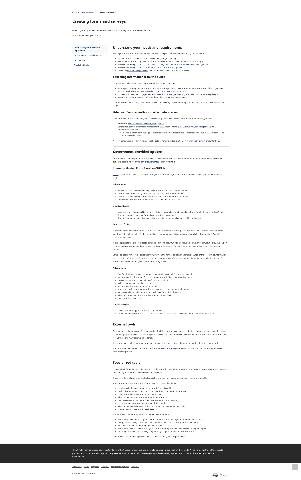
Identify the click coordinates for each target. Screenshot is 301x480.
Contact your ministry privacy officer (195, 141)
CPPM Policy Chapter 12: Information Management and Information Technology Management (166, 64)
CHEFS (116, 174)
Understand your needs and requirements (87, 49)
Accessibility (77, 467)
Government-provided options (87, 55)
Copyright (95, 467)
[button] (295, 467)
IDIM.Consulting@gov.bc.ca (191, 126)
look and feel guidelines (137, 70)
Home (74, 12)
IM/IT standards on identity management (146, 123)
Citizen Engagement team (144, 94)
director (155, 88)
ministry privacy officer (140, 97)
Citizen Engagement (126, 348)
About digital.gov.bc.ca (120, 467)
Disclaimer (105, 467)
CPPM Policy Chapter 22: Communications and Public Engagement (153, 67)
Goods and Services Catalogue (161, 348)
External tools (80, 60)
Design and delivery (88, 12)
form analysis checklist (135, 58)
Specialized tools (81, 65)
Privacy (86, 467)
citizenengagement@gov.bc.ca (178, 94)
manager (166, 88)
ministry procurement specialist (151, 162)
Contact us (135, 467)
